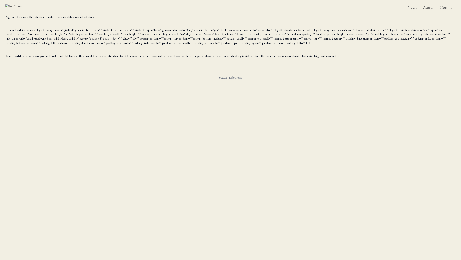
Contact (447, 7)
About (428, 7)
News (412, 7)
